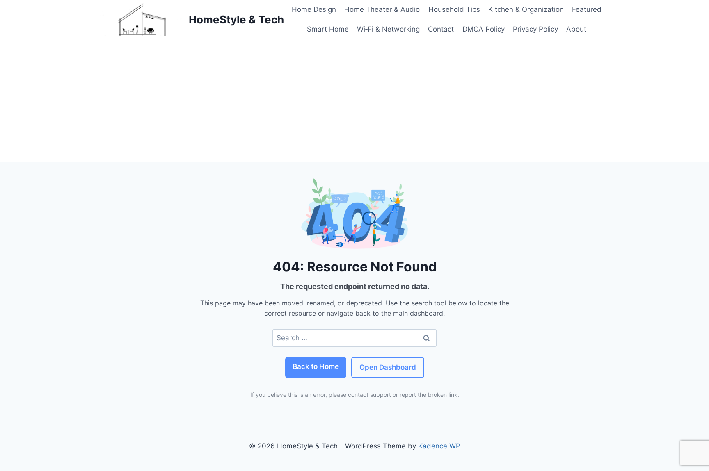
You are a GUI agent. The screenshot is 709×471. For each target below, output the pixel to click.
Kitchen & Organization (526, 9)
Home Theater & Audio (382, 9)
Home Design (314, 9)
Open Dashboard (387, 367)
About (576, 29)
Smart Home (328, 29)
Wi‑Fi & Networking (388, 29)
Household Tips (454, 9)
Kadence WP (439, 446)
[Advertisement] (354, 100)
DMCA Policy (483, 29)
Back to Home (316, 366)
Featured (587, 9)
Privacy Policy (535, 29)
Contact (441, 29)
